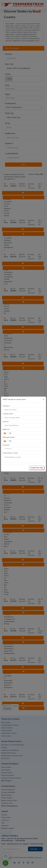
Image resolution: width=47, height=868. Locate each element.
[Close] (43, 399)
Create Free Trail (36, 468)
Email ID (6, 421)
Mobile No (6, 429)
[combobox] (5, 433)
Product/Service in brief (10, 453)
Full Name (6, 406)
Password (6, 445)
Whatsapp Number (9, 437)
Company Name (8, 414)
